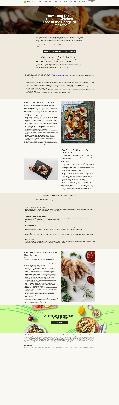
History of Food (33, 347)
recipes (52, 292)
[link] (59, 51)
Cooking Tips (73, 347)
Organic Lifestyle (39, 349)
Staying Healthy (85, 347)
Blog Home (26, 347)
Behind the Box (63, 349)
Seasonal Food (47, 349)
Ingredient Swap (55, 349)
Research (79, 347)
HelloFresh (27, 257)
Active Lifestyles (31, 349)
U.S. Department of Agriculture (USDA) (52, 59)
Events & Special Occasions (57, 347)
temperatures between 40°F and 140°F (61, 75)
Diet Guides (47, 347)
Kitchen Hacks (41, 347)
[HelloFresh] (27, 2)
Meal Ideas (67, 347)
